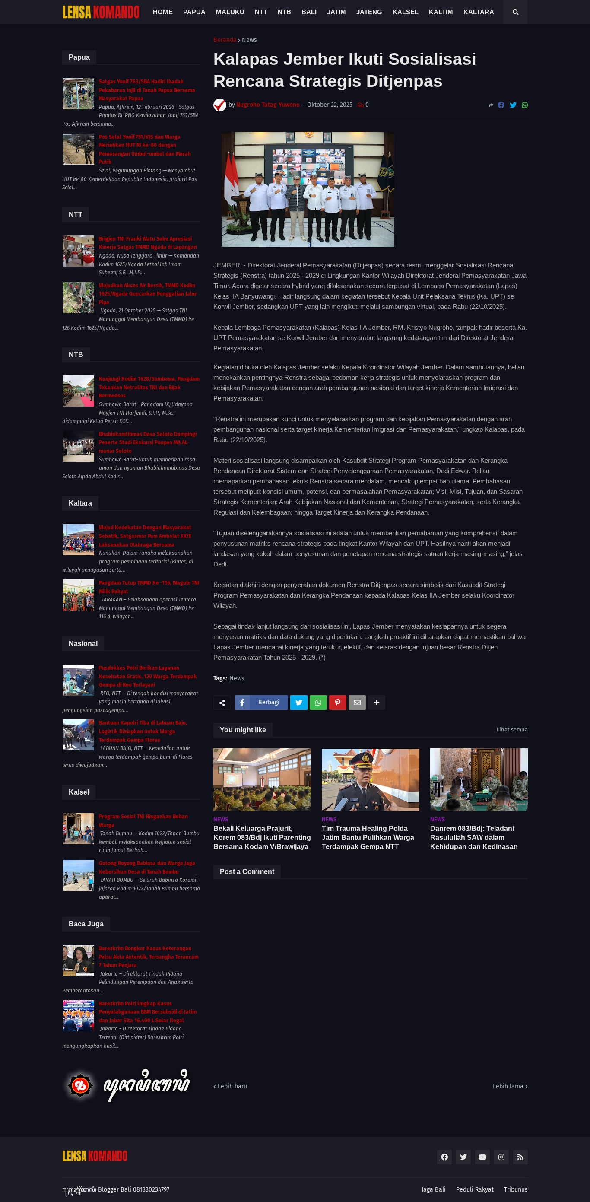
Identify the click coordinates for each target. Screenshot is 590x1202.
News (249, 40)
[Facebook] (501, 105)
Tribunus (516, 1189)
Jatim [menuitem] (336, 12)
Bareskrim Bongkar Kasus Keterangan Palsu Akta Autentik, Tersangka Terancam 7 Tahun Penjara (149, 956)
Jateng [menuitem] (369, 12)
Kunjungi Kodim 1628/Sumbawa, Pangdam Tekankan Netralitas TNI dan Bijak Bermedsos (149, 387)
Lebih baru (232, 1086)
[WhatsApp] (525, 105)
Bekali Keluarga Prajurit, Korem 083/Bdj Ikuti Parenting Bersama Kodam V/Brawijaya (262, 837)
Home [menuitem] (163, 12)
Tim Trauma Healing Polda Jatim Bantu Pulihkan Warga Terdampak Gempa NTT (368, 837)
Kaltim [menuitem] (441, 12)
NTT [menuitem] (261, 12)
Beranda (225, 40)
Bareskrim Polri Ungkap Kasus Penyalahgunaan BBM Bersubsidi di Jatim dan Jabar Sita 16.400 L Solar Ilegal (148, 1012)
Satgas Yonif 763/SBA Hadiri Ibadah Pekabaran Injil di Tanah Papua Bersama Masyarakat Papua (147, 90)
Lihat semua (512, 729)
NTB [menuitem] (284, 12)
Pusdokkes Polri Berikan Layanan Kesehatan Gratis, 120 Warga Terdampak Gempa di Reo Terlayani (148, 676)
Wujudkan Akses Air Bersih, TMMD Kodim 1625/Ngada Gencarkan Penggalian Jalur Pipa (148, 294)
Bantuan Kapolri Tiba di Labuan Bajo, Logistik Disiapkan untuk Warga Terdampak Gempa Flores (143, 731)
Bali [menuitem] (309, 12)
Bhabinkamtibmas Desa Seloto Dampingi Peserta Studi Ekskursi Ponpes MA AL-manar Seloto (148, 442)
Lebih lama (508, 1086)
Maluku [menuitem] (230, 12)
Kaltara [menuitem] (478, 12)
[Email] (357, 702)
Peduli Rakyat (475, 1189)
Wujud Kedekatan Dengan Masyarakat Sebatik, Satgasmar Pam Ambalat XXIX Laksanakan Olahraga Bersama (145, 536)
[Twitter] (513, 105)
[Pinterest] (337, 702)
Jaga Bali (434, 1189)
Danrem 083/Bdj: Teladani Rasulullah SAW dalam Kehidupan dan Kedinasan (474, 837)
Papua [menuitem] (194, 12)
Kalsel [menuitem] (406, 12)
